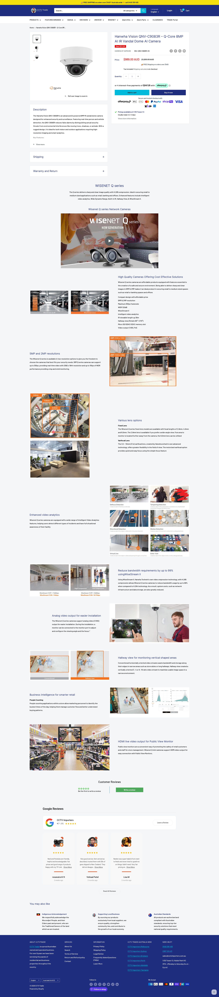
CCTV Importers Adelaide (138, 965)
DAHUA (70, 20)
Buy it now (168, 92)
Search (67, 950)
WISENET (112, 20)
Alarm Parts (141, 20)
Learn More (97, 964)
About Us (68, 946)
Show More (68, 867)
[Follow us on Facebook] (91, 984)
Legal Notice (98, 954)
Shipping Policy (99, 950)
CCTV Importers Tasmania (138, 970)
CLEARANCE (158, 20)
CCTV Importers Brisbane (138, 956)
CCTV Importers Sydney (137, 951)
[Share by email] (184, 51)
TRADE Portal (172, 20)
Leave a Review (162, 823)
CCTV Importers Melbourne (138, 946)
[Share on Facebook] (171, 51)
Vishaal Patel (93, 877)
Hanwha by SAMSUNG (123, 51)
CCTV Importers (65, 820)
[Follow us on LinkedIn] (117, 984)
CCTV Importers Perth (136, 960)
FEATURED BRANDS (53, 20)
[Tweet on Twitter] (179, 51)
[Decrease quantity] (126, 76)
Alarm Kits (126, 20)
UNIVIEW (98, 20)
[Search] (143, 10)
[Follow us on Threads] (95, 984)
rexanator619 (58, 877)
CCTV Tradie (34, 946)
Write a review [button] (129, 790)
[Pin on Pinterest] (175, 51)
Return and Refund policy (75, 957)
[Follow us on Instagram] (99, 984)
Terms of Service (71, 954)
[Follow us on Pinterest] (104, 984)
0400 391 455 (168, 946)
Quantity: (118, 76)
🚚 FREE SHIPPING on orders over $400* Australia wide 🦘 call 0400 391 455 (109, 2)
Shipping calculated (140, 69)
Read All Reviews (109, 891)
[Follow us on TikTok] (112, 984)
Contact (68, 961)
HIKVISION (84, 20)
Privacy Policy (98, 946)
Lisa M (126, 877)
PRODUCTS (34, 20)
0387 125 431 (167, 951)
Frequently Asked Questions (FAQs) (104, 958)
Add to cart (132, 92)
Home (32, 28)
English (33, 980)
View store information (127, 118)
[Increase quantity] (138, 76)
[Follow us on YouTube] (108, 984)
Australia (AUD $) (49, 980)
